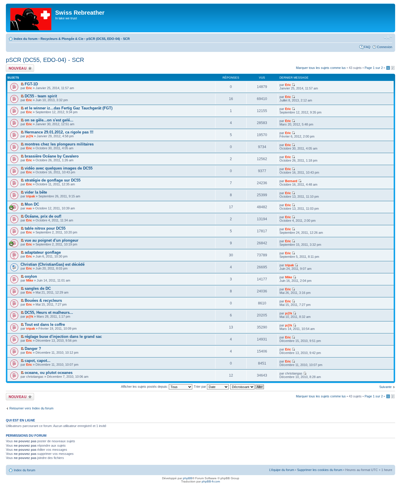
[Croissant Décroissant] (247, 386)
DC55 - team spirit (41, 96)
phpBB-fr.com (211, 481)
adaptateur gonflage (43, 252)
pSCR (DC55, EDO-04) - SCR (108, 38)
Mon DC (32, 204)
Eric (29, 88)
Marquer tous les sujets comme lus (321, 68)
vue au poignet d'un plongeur (51, 240)
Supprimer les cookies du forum (319, 470)
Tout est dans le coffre (45, 324)
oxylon (31, 276)
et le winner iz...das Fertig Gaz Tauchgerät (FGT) (68, 108)
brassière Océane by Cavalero (52, 156)
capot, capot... (37, 360)
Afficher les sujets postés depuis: (145, 386)
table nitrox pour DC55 (45, 228)
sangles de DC (38, 288)
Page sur (374, 68)
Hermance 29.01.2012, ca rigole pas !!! (59, 132)
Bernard (291, 181)
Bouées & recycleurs (43, 300)
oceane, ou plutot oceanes (49, 372)
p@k (29, 136)
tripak (30, 196)
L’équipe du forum (281, 470)
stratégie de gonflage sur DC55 (52, 180)
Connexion (384, 47)
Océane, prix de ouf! (43, 216)
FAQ (367, 47)
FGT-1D (31, 84)
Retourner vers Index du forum (31, 408)
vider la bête (36, 192)
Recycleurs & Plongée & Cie (62, 38)
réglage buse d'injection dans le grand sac (63, 336)
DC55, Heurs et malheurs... (49, 312)
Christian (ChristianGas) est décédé (53, 264)
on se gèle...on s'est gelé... (49, 120)
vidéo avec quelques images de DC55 (58, 168)
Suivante (385, 387)
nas (29, 208)
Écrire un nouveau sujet (19, 68)
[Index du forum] (31, 18)
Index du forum (26, 38)
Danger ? (33, 348)
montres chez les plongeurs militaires (59, 144)
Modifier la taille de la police (388, 37)
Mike (29, 280)
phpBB (187, 478)
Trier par (200, 386)
